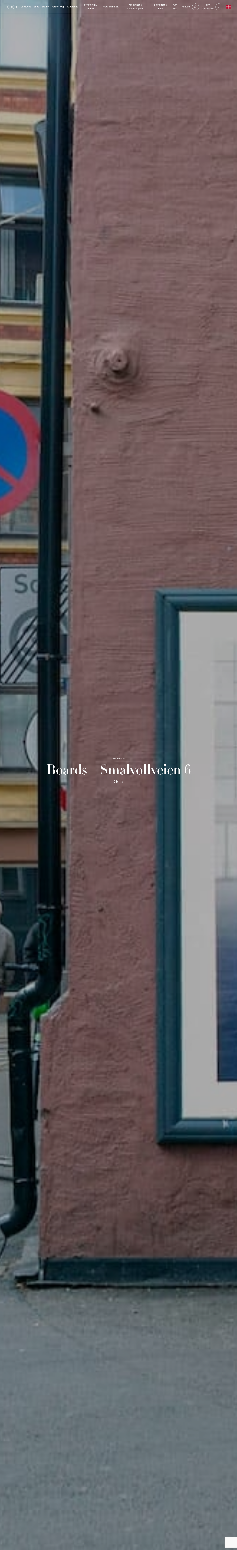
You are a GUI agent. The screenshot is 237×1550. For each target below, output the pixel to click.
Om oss (175, 7)
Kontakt (186, 7)
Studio (45, 7)
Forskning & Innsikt (90, 7)
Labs (36, 7)
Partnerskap (58, 7)
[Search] (195, 6)
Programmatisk (110, 7)
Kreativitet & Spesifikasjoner (135, 7)
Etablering (72, 7)
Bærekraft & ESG (160, 7)
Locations (26, 7)
